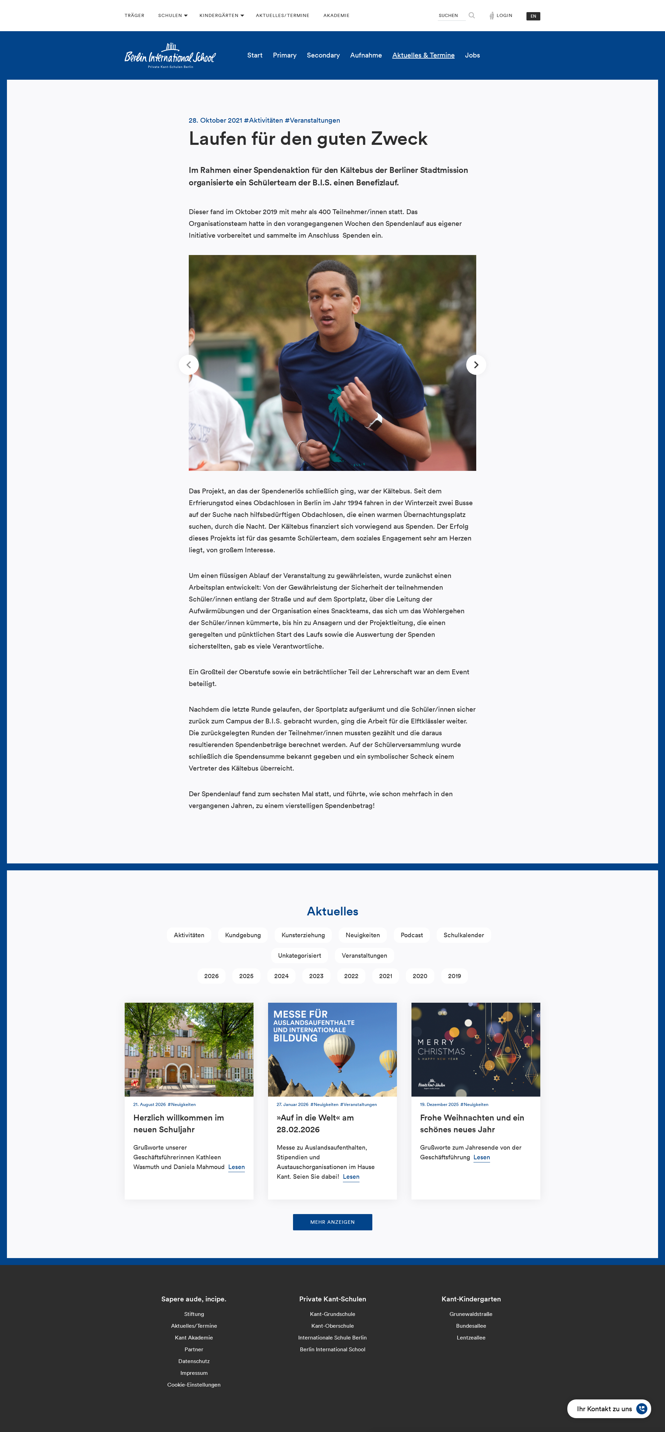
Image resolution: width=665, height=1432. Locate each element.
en (533, 16)
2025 (246, 976)
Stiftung (194, 1313)
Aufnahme (366, 55)
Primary (284, 55)
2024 (281, 976)
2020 (420, 976)
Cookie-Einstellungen (194, 1384)
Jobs (472, 55)
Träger (134, 15)
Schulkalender (464, 935)
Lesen (236, 1167)
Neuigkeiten (363, 935)
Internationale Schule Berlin (332, 1337)
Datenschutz (194, 1361)
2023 (316, 976)
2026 (211, 976)
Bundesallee (471, 1325)
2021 (385, 976)
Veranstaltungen (315, 120)
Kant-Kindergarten (471, 1299)
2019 (454, 976)
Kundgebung (243, 935)
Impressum (194, 1372)
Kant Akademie (194, 1337)
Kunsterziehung (303, 935)
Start (255, 55)
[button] (189, 365)
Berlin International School (332, 1349)
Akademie (336, 15)
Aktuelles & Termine (423, 55)
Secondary (323, 55)
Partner (194, 1349)
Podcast (412, 935)
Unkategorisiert (299, 955)
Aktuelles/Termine (283, 15)
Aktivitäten (266, 120)
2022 (351, 976)
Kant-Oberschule (332, 1325)
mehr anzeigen (332, 1222)
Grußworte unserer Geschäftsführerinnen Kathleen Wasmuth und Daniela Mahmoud (180, 1157)
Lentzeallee (471, 1337)
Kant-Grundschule (332, 1313)
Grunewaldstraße (471, 1313)
